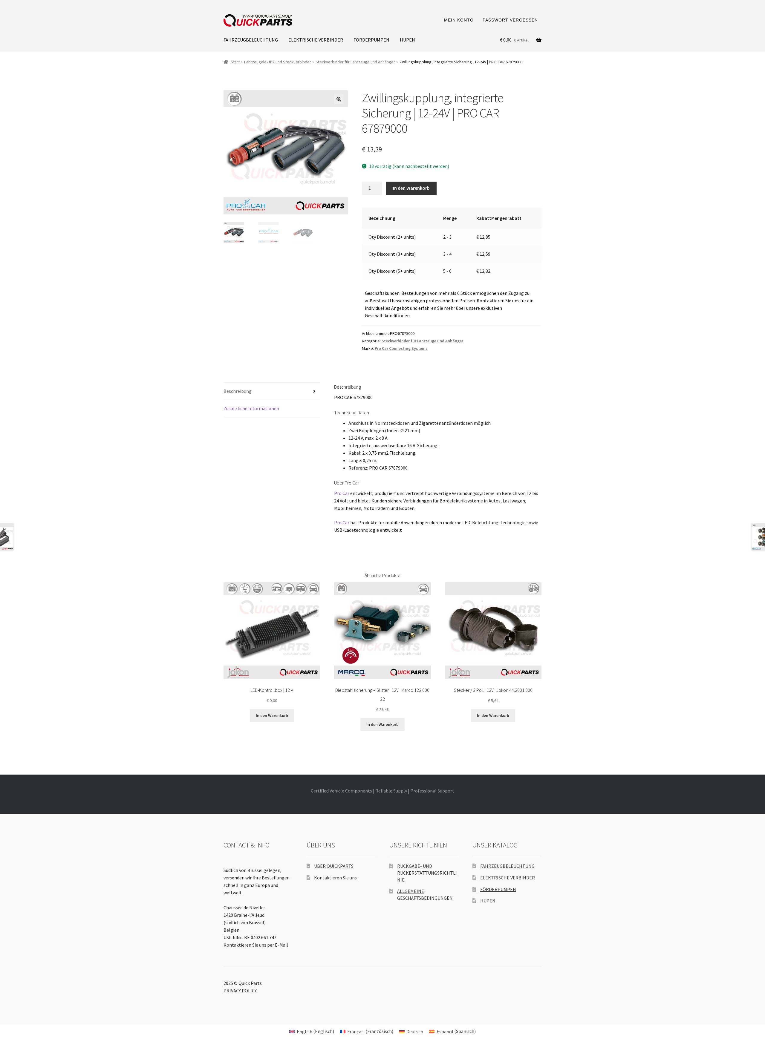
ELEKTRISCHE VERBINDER (315, 40)
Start (235, 62)
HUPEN (407, 40)
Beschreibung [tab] (238, 391)
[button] (339, 99)
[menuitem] (311, 1031)
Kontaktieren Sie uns (245, 945)
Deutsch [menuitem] (414, 1031)
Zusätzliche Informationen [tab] (251, 408)
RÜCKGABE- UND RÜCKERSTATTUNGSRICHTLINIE (427, 872)
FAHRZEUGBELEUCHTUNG (251, 40)
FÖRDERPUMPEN (371, 40)
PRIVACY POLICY (240, 991)
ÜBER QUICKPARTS (334, 866)
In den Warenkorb (411, 188)
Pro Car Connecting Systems (401, 348)
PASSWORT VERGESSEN (510, 20)
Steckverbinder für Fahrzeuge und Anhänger (355, 62)
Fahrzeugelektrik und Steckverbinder (277, 62)
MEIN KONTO (459, 20)
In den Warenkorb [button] (272, 715)
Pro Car (341, 493)
